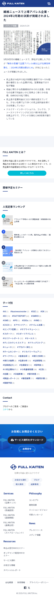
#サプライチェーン (29, 329)
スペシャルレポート (12, 570)
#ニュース (9, 347)
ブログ (36, 480)
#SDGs (27, 320)
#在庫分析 (24, 361)
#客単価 (38, 365)
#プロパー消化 (25, 347)
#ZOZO (7, 325)
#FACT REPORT (20, 316)
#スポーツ (8, 334)
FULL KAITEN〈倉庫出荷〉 (9, 523)
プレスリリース (36, 530)
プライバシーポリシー (39, 582)
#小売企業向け (10, 369)
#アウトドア (20, 325)
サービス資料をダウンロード (29, 440)
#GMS (7, 320)
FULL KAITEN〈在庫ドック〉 (10, 501)
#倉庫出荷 (24, 356)
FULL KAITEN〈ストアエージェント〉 (14, 531)
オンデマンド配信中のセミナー (14, 554)
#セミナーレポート (13, 338)
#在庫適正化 (10, 365)
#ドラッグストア (36, 343)
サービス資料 (9, 560)
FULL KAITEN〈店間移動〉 (9, 516)
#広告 (42, 369)
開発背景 (33, 505)
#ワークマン (9, 356)
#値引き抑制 (38, 356)
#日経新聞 (19, 374)
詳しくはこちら (27, 173)
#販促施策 (27, 378)
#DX (44, 311)
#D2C (34, 311)
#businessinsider (19, 311)
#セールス (31, 338)
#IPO (16, 320)
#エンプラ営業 (10, 329)
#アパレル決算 (37, 325)
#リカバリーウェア (32, 352)
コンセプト (34, 500)
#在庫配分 (25, 365)
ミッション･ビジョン (38, 510)
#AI (5, 311)
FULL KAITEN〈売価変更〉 (9, 509)
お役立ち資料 (20, 480)
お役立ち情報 (9, 565)
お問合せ (27, 449)
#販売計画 (41, 378)
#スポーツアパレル (26, 334)
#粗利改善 (33, 374)
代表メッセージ (36, 515)
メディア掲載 (35, 535)
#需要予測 (8, 383)
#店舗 (7, 374)
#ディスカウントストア (14, 343)
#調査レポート (11, 378)
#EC (6, 316)
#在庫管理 (39, 361)
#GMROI (36, 316)
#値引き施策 (9, 361)
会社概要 (9, 582)
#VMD (38, 320)
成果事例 (34, 484)
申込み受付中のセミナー (14, 548)
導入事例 (19, 484)
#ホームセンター (11, 352)
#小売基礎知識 (28, 369)
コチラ (6, 409)
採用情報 (21, 582)
